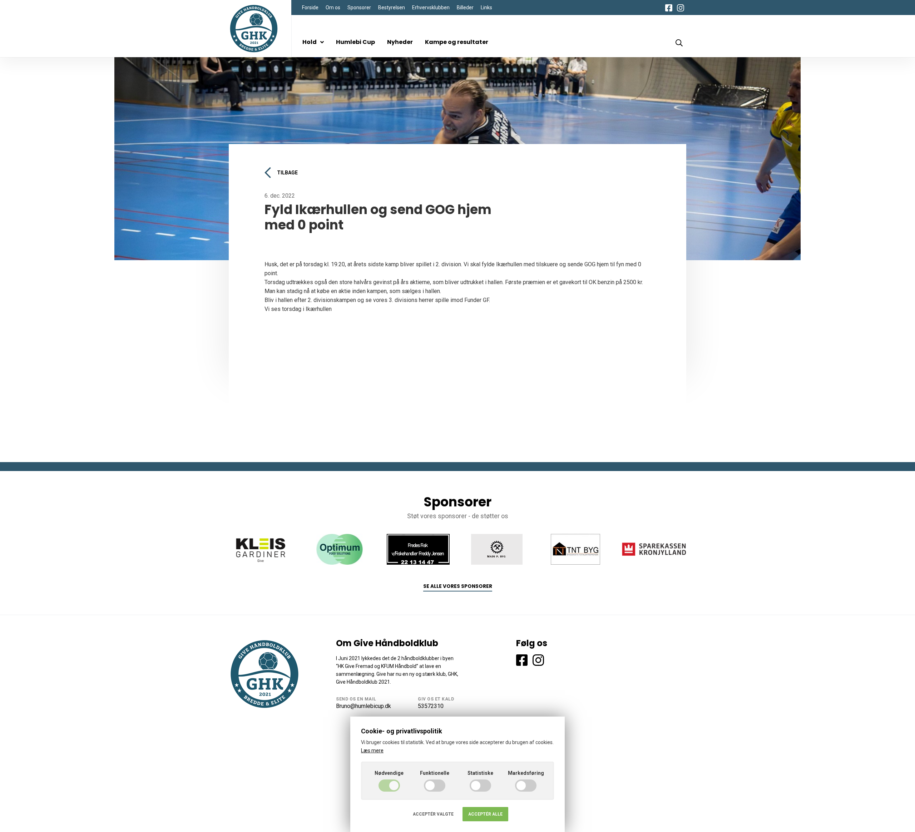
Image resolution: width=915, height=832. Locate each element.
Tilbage (287, 172)
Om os (333, 7)
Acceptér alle (485, 814)
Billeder (465, 7)
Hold (309, 42)
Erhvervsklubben (431, 7)
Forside (310, 7)
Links (486, 7)
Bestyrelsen (391, 7)
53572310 (431, 706)
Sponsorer (359, 7)
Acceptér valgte (433, 814)
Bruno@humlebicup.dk (363, 706)
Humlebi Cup (355, 42)
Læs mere (372, 750)
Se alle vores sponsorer (457, 586)
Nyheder (400, 42)
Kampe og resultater (456, 42)
